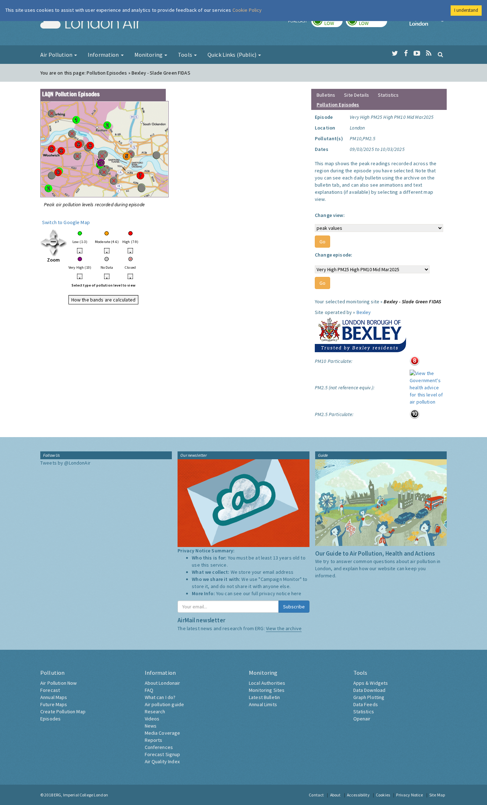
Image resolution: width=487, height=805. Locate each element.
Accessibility (358, 795)
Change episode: (333, 255)
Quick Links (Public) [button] (232, 54)
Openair (362, 718)
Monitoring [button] (149, 54)
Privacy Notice (409, 795)
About (335, 795)
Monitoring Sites (266, 690)
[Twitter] (395, 53)
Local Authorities (267, 683)
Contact (316, 795)
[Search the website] (440, 54)
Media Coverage (162, 733)
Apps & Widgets (370, 683)
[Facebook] (406, 53)
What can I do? (160, 697)
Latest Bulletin (264, 697)
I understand (466, 10)
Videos (152, 718)
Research (155, 711)
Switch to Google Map (66, 222)
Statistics (388, 95)
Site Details (356, 95)
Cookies (383, 795)
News (151, 726)
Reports (154, 740)
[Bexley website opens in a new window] (360, 333)
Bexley (364, 312)
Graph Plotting (369, 697)
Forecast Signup (162, 754)
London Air (90, 23)
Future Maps (53, 704)
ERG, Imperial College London (81, 795)
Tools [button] (185, 54)
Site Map (437, 795)
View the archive (284, 628)
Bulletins (326, 95)
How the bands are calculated (103, 300)
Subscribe (294, 606)
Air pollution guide (164, 704)
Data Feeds (365, 704)
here (296, 593)
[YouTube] (417, 53)
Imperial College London (428, 23)
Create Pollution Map (63, 711)
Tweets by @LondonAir (65, 463)
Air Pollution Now (58, 683)
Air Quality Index (162, 761)
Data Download (369, 690)
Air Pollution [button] (56, 54)
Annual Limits (263, 704)
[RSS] (428, 53)
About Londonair (162, 683)
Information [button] (104, 54)
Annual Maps (53, 697)
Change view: (330, 215)
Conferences (159, 747)
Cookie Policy (247, 10)
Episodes (50, 718)
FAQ (149, 690)
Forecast (50, 690)
